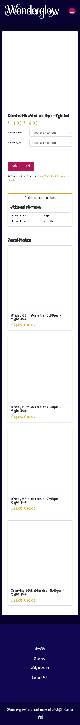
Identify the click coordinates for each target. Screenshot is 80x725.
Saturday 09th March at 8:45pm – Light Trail (37, 592)
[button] (72, 11)
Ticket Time (15, 132)
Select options (40, 303)
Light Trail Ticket (47, 176)
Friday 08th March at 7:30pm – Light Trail (36, 317)
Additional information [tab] (40, 197)
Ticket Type (14, 142)
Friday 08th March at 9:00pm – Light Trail (36, 409)
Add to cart (21, 165)
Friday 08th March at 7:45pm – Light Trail (36, 501)
